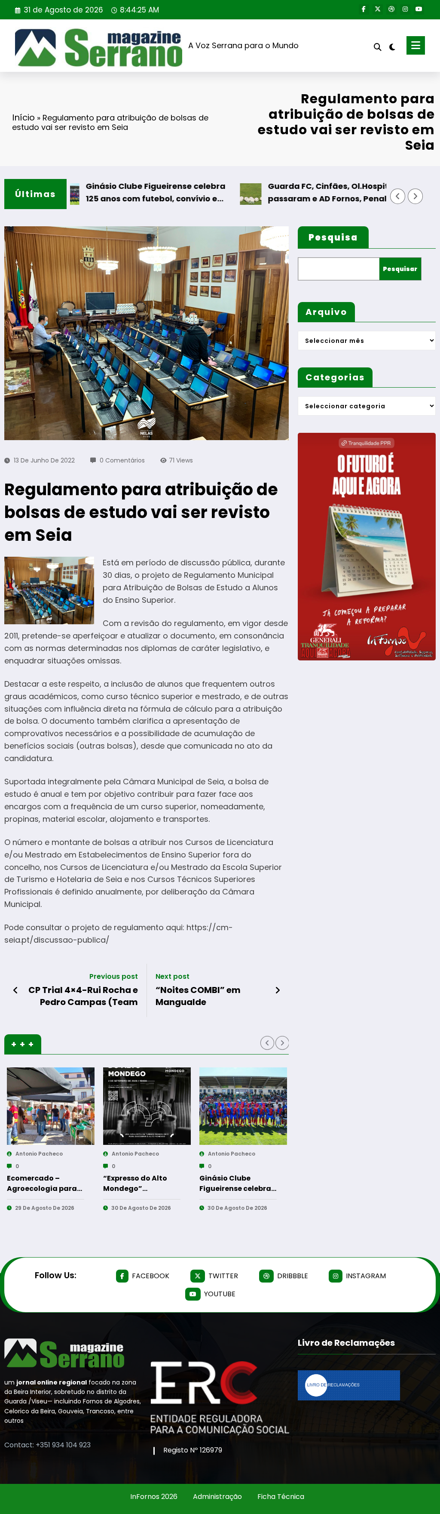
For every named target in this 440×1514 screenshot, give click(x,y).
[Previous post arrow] (15, 990)
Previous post (113, 976)
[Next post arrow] (277, 990)
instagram (366, 1276)
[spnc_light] (392, 46)
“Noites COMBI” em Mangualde (198, 996)
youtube (219, 1294)
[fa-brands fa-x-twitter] (378, 9)
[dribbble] (391, 9)
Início (23, 117)
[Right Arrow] (415, 196)
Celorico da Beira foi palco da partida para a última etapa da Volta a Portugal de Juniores (282, 1183)
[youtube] (419, 9)
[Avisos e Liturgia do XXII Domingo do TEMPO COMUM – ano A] (192, 1106)
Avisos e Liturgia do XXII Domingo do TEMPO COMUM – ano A (184, 1170)
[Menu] (415, 45)
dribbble (292, 1276)
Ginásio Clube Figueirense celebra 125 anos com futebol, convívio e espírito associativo (119, 193)
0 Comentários (122, 460)
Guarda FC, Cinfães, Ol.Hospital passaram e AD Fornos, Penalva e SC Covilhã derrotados (299, 193)
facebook (150, 1276)
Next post (172, 976)
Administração (217, 1497)
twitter (223, 1276)
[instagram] (405, 9)
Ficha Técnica (280, 1497)
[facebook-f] (364, 9)
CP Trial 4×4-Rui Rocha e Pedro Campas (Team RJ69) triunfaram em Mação (83, 996)
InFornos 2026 (153, 1497)
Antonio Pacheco (84, 1153)
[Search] (378, 47)
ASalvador (171, 1153)
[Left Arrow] (398, 196)
